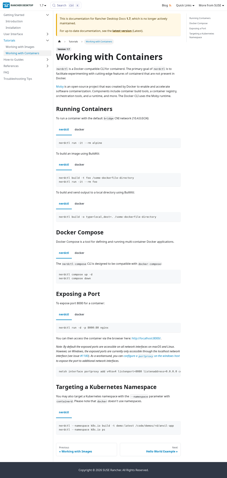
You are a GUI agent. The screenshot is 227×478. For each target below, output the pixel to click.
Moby (60, 86)
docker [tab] (79, 129)
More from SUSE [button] (210, 5)
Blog (165, 5)
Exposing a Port (197, 28)
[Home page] (59, 41)
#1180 (84, 356)
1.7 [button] (41, 5)
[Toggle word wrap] (170, 371)
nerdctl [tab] (64, 129)
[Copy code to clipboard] (176, 142)
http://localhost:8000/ (146, 338)
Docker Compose (198, 23)
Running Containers (200, 18)
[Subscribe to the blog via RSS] (171, 5)
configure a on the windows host (151, 356)
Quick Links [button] (184, 5)
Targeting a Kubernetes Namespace (201, 35)
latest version (122, 31)
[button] (26, 15)
